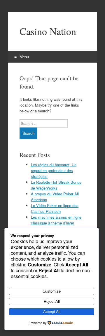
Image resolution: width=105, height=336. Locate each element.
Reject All (52, 301)
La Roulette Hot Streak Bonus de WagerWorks (56, 185)
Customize (52, 291)
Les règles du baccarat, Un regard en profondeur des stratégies (53, 170)
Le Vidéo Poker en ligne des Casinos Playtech (54, 208)
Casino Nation (48, 31)
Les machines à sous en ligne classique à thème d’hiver (56, 220)
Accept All (51, 312)
